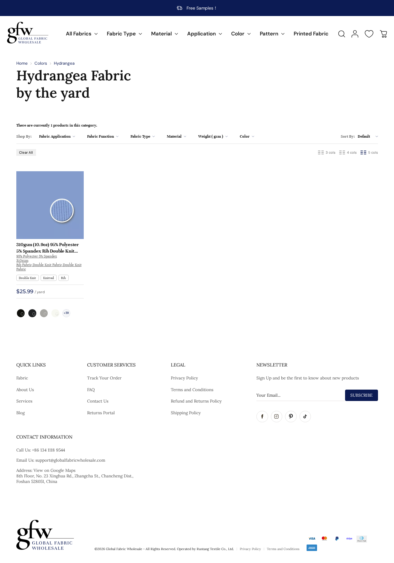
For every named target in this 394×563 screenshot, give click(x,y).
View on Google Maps (54, 470)
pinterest (291, 417)
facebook (262, 417)
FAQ (91, 389)
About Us (25, 389)
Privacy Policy (184, 378)
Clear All (26, 152)
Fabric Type (121, 33)
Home (22, 63)
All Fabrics (78, 33)
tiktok (305, 417)
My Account (355, 34)
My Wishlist (369, 34)
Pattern (269, 33)
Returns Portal (101, 412)
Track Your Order (104, 378)
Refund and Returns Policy (196, 401)
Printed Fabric (311, 33)
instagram (277, 417)
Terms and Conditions (192, 389)
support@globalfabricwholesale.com (70, 460)
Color (237, 33)
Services (24, 401)
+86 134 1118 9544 (48, 450)
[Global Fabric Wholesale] (27, 32)
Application (201, 33)
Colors (40, 63)
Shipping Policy (186, 412)
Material (161, 33)
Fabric (22, 378)
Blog (20, 412)
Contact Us (97, 401)
